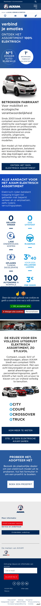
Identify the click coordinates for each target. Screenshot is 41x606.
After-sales (24, 588)
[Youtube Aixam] (18, 583)
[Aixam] (6, 7)
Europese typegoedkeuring (17, 604)
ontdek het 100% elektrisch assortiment (20, 166)
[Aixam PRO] (6, 553)
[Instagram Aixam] (22, 583)
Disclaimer (29, 600)
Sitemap (20, 600)
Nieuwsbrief (12, 600)
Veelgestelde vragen (7, 602)
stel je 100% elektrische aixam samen (20, 439)
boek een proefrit (20, 484)
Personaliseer (32, 312)
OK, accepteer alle (21, 306)
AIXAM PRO (8, 588)
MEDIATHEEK (21, 602)
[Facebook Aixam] (14, 583)
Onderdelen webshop (20, 532)
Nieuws (6, 591)
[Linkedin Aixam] (26, 583)
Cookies (30, 604)
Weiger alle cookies (13, 312)
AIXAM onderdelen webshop (12, 523)
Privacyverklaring (33, 602)
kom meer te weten (20, 430)
